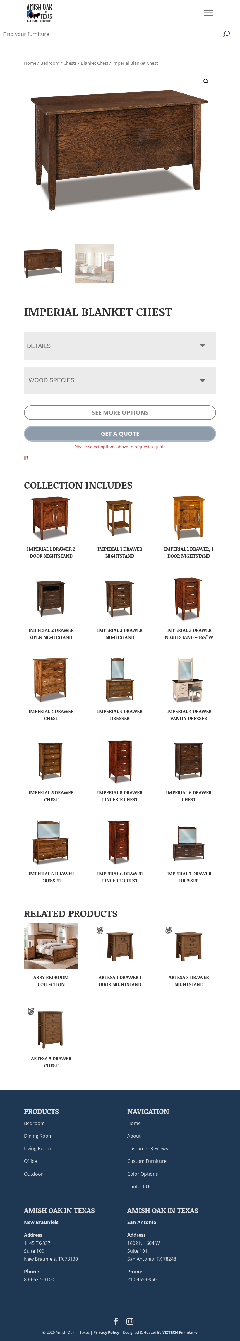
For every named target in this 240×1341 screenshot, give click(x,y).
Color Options (142, 1174)
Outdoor (33, 1174)
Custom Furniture (147, 1161)
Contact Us (139, 1186)
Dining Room (38, 1136)
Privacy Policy (106, 1332)
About (134, 1136)
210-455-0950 (142, 1279)
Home (30, 63)
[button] (206, 81)
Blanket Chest (94, 63)
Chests (70, 63)
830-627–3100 (39, 1279)
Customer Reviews (147, 1148)
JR (26, 458)
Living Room (37, 1148)
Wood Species (51, 380)
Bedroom (49, 63)
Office (30, 1161)
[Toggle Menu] (208, 13)
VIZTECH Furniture (180, 1332)
